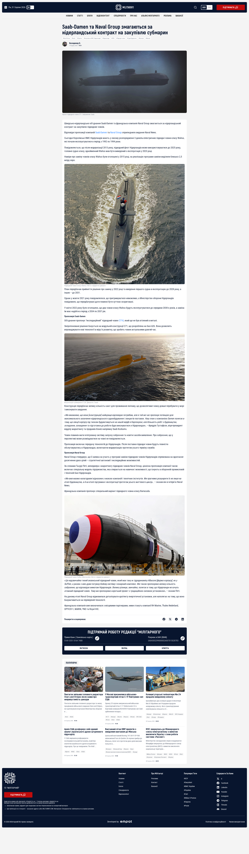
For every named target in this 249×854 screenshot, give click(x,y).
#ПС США (138, 716)
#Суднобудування (132, 38)
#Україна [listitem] (187, 790)
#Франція (141, 38)
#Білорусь (108, 749)
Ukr (204, 7)
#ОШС (72, 751)
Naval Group (116, 132)
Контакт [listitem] (154, 782)
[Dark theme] (31, 7)
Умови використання (237, 822)
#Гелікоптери (156, 714)
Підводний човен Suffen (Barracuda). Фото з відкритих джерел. (87, 577)
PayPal (125, 648)
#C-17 (107, 716)
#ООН (170, 754)
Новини (69, 15)
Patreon (84, 648)
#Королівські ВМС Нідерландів (92, 38)
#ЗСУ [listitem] (186, 778)
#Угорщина (161, 717)
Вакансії (179, 15)
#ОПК (112, 38)
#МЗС (165, 754)
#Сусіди (154, 717)
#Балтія (119, 716)
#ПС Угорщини (179, 714)
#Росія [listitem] (186, 806)
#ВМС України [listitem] (189, 786)
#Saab (73, 38)
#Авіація (113, 716)
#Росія (107, 719)
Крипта (165, 648)
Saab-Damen (101, 132)
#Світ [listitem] (186, 794)
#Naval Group (66, 38)
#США (71, 716)
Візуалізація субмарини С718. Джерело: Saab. (81, 402)
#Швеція (148, 38)
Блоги (89, 15)
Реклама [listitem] (154, 778)
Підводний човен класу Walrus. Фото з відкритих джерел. (85, 286)
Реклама (167, 15)
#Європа (79, 38)
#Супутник (149, 757)
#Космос (159, 754)
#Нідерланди (105, 38)
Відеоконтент (103, 15)
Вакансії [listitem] (154, 786)
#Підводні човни (120, 38)
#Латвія (132, 716)
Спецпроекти (120, 15)
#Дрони (67, 751)
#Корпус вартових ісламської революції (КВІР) (118, 752)
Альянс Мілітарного (150, 15)
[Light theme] (28, 7)
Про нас (133, 15)
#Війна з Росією (151, 754)
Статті (80, 15)
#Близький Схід (117, 749)
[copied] (97, 638)
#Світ (66, 716)
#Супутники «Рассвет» (160, 757)
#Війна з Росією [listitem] (190, 798)
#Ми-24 (171, 714)
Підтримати (228, 7)
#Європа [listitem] (187, 802)
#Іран (131, 749)
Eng (209, 7)
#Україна (170, 757)
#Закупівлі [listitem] (188, 782)
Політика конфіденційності (216, 822)
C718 (121, 320)
